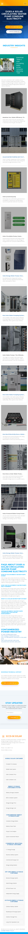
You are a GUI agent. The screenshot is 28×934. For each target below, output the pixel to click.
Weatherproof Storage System (13, 911)
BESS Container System (11, 797)
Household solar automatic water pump (10, 641)
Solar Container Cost (11, 779)
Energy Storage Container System (14, 787)
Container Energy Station (12, 821)
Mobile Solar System (11, 769)
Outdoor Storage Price (11, 917)
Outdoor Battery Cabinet (12, 906)
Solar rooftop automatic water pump (10, 640)
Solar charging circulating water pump (10, 636)
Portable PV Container (11, 764)
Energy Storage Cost (11, 808)
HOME (4, 21)
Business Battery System (12, 854)
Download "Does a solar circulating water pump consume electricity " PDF (20, 65)
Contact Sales (13, 31)
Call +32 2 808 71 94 (9, 683)
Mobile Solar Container (14, 758)
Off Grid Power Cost (11, 888)
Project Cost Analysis (11, 831)
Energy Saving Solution (11, 865)
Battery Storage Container (12, 792)
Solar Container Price (11, 774)
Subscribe (13, 717)
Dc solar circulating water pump (8, 634)
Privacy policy (10, 930)
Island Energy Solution (11, 883)
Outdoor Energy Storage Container (14, 901)
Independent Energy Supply (12, 893)
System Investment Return (12, 836)
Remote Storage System (12, 878)
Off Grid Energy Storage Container (14, 872)
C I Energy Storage (10, 849)
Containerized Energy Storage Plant (14, 815)
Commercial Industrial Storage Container (14, 844)
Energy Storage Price (11, 803)
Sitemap (3, 930)
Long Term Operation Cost (12, 922)
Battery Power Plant (11, 826)
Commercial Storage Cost (12, 860)
